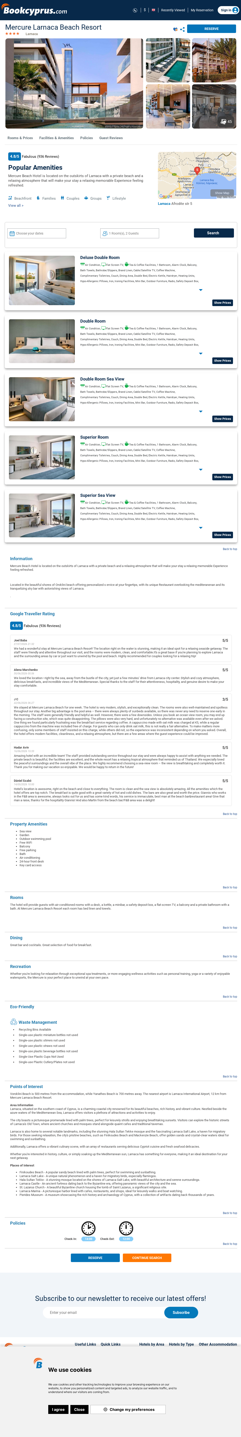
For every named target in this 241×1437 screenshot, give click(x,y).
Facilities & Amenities (56, 138)
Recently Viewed (173, 10)
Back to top (230, 549)
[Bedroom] (42, 304)
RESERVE (212, 29)
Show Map (222, 193)
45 (230, 121)
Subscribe (181, 1312)
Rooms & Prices (20, 138)
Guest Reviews (111, 138)
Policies (86, 138)
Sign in (226, 10)
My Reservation (202, 10)
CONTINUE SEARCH (147, 1258)
